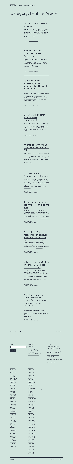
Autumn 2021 (30, 381)
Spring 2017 (30, 411)
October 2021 (12, 378)
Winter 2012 (30, 439)
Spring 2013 (30, 405)
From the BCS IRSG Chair (33, 349)
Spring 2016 (30, 410)
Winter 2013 (30, 440)
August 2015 (12, 424)
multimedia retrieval (53, 353)
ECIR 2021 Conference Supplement (34, 389)
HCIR (59, 348)
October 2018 (12, 395)
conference (59, 344)
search (54, 356)
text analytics (57, 359)
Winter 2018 (30, 447)
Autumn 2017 (30, 375)
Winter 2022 (36, 285)
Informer (12, 4)
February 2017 (12, 410)
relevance (52, 356)
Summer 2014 (30, 424)
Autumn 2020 (30, 379)
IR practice (55, 352)
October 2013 (12, 436)
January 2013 (12, 440)
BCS (51, 344)
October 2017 (12, 405)
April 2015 (12, 427)
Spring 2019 (30, 414)
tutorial (61, 359)
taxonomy (54, 359)
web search (48, 362)
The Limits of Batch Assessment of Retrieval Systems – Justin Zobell (35, 235)
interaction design (49, 352)
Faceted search (53, 348)
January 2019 (12, 394)
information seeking (58, 351)
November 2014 (13, 430)
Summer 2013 (30, 423)
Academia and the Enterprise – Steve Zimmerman (32, 53)
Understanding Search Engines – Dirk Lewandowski (34, 117)
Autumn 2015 (30, 372)
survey (51, 359)
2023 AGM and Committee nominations (35, 347)
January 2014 (12, 434)
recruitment (48, 356)
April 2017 (12, 408)
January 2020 (12, 388)
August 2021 (12, 379)
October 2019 (12, 389)
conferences (48, 346)
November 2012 (13, 442)
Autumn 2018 (30, 376)
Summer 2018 (30, 430)
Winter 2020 (30, 450)
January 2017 (12, 411)
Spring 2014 (30, 407)
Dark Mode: (69, 462)
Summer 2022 (36, 222)
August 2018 (12, 397)
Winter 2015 (30, 443)
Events (29, 395)
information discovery (57, 349)
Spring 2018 (30, 413)
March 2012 (12, 446)
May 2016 (12, 417)
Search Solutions (50, 357)
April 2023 (12, 369)
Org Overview (30, 401)
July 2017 (12, 407)
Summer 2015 (30, 426)
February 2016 (12, 420)
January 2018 (12, 404)
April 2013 (12, 439)
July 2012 (12, 443)
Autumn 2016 (30, 373)
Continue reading (31, 36)
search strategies (57, 357)
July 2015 (12, 426)
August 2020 (12, 385)
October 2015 (12, 423)
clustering (56, 344)
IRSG (58, 352)
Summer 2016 (30, 427)
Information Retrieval (50, 351)
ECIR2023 (30, 392)
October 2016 (12, 414)
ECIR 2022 (30, 391)
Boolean (53, 344)
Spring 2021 (30, 417)
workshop (54, 362)
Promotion (30, 402)
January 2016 (12, 421)
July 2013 (12, 437)
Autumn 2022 (30, 382)
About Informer (54, 4)
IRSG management (31, 398)
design (51, 346)
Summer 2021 (30, 434)
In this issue (30, 346)
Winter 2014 (30, 442)
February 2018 (12, 402)
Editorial (29, 394)
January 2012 (12, 447)
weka (51, 362)
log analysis (48, 353)
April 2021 (12, 381)
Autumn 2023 (31, 41)
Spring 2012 (30, 404)
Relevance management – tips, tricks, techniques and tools (36, 205)
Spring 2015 (30, 408)
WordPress (60, 459)
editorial (57, 346)
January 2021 (12, 382)
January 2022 (12, 376)
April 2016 (12, 418)
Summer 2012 (30, 421)
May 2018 (12, 398)
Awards (30, 163)
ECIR (55, 346)
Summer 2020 (31, 433)
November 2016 (13, 413)
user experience (50, 360)
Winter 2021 (30, 452)
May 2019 (12, 392)
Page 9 (19, 331)
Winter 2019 (30, 449)
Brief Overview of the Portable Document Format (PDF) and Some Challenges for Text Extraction (35, 300)
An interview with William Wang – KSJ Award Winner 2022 (36, 147)
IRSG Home (60, 4)
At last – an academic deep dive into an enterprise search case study (36, 265)
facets (57, 348)
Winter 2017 (30, 446)
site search (48, 359)
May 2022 (12, 375)
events (49, 348)
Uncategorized (31, 437)
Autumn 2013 (30, 369)
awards (48, 344)
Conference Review (31, 388)
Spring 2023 (36, 71)
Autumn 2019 (30, 378)
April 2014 (12, 433)
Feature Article (35, 41)
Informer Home (47, 4)
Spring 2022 (30, 418)
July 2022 (12, 373)
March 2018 (12, 401)
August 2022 (12, 372)
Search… (12, 344)
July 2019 (12, 391)
